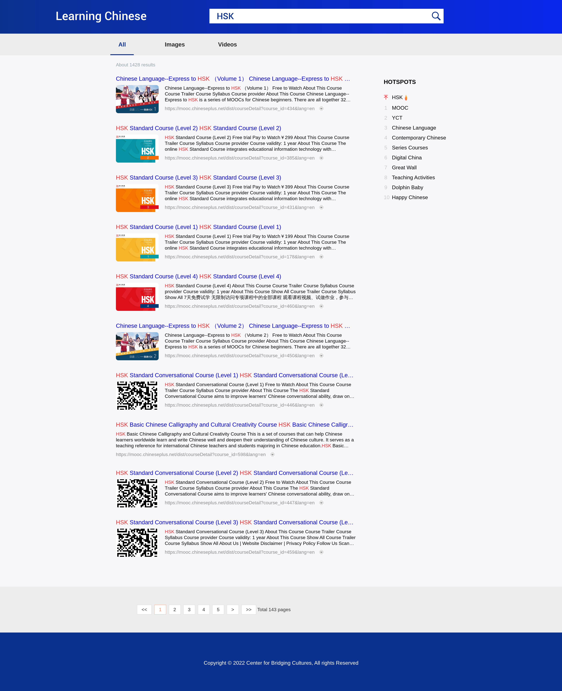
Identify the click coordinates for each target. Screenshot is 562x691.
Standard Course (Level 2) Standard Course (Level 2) (198, 128)
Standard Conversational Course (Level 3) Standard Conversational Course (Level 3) (236, 522)
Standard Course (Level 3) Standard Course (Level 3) (198, 177)
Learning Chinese (101, 16)
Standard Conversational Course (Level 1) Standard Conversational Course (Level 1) (236, 375)
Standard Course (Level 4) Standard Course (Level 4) (198, 276)
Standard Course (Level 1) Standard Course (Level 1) (198, 227)
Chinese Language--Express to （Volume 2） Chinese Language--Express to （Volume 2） (236, 326)
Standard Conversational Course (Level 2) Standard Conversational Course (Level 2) (236, 473)
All (122, 44)
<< (144, 609)
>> (249, 609)
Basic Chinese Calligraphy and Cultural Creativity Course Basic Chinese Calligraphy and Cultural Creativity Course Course (236, 424)
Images (175, 44)
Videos (227, 44)
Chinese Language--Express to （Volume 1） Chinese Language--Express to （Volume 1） (236, 78)
